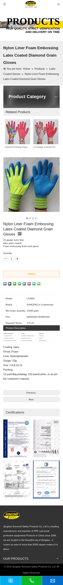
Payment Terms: (14, 323)
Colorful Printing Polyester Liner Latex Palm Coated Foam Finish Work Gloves (17, 147)
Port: (8, 317)
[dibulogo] (11, 515)
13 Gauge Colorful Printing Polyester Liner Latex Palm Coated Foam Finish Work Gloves (45, 147)
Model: (9, 298)
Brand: (9, 304)
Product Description (16, 328)
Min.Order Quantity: (16, 310)
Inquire (32, 273)
